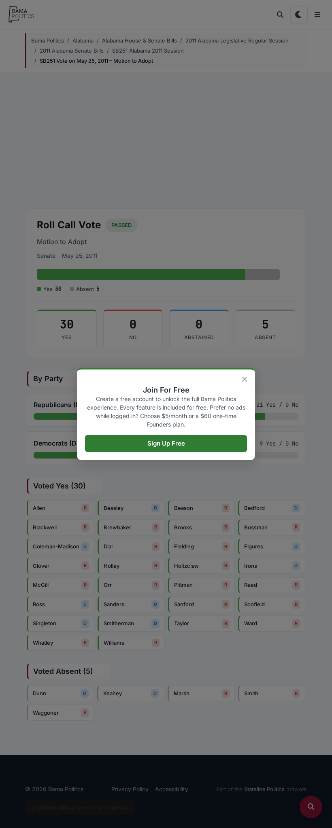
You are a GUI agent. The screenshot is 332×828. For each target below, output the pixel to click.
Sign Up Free (166, 443)
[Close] (244, 379)
